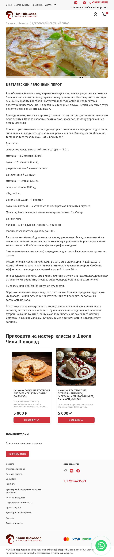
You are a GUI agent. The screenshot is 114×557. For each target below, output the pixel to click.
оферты (68, 553)
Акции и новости (14, 523)
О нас (9, 5)
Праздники (37, 5)
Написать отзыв (17, 453)
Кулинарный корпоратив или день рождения (23, 491)
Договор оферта (14, 474)
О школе (10, 464)
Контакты (10, 484)
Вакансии (11, 479)
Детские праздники (16, 497)
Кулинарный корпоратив (18, 512)
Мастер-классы (22, 5)
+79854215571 (99, 2)
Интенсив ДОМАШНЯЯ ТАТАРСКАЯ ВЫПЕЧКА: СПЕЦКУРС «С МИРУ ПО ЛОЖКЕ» (32, 393)
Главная (10, 23)
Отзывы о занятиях (15, 469)
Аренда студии (13, 507)
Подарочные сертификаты (19, 502)
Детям (48, 5)
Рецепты (23, 23)
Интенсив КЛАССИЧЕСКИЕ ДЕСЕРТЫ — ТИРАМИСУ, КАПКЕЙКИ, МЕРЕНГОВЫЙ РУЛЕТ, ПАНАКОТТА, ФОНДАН (76, 395)
